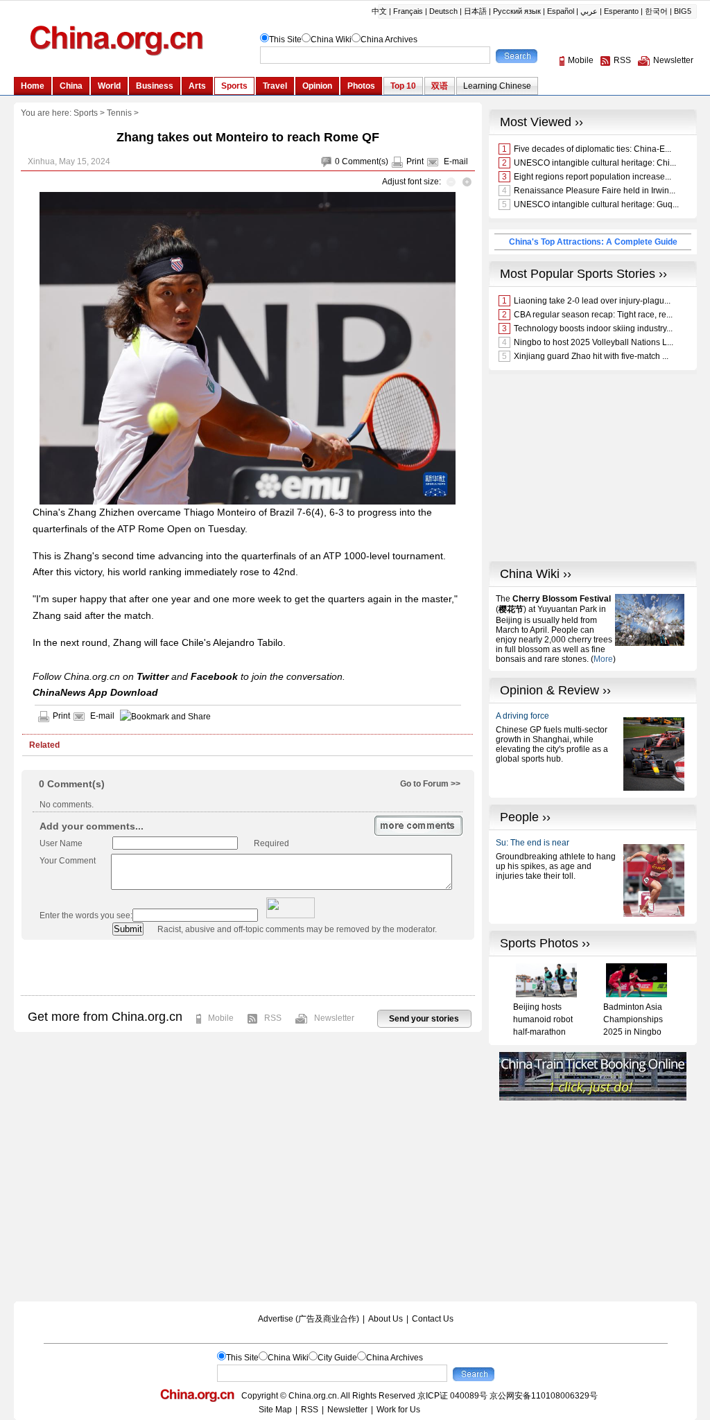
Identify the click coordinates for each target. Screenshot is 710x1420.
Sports (85, 113)
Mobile (221, 1018)
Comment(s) (365, 161)
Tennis (119, 113)
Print (415, 161)
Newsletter (334, 1018)
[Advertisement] (247, 967)
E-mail (456, 161)
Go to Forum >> (430, 784)
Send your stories (424, 1019)
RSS (273, 1018)
